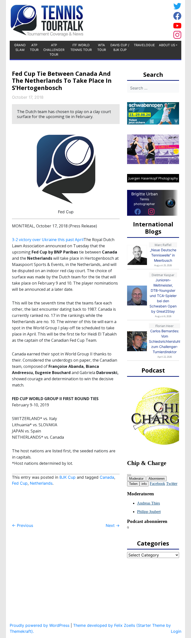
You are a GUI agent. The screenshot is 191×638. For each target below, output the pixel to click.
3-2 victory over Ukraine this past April (48, 239)
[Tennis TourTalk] (47, 19)
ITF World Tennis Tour (81, 47)
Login (176, 631)
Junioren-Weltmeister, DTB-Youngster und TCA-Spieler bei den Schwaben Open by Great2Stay (163, 295)
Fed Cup (20, 483)
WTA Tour (101, 47)
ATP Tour (34, 47)
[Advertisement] (131, 19)
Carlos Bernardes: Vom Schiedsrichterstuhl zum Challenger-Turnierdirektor (164, 341)
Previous (22, 525)
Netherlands (41, 483)
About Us (167, 45)
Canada (107, 477)
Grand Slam (20, 47)
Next (113, 525)
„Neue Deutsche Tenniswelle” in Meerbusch (163, 255)
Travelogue (144, 45)
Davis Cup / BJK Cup (119, 47)
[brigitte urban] (138, 211)
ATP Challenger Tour (53, 49)
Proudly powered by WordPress (39, 625)
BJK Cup (67, 477)
